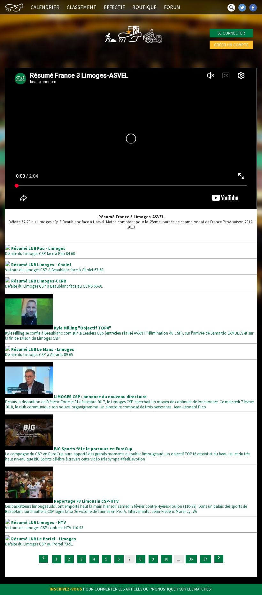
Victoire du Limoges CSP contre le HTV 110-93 (44, 525)
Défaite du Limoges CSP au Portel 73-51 (40, 541)
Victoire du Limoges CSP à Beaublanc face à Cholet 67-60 (54, 267)
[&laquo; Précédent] (43, 559)
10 (166, 559)
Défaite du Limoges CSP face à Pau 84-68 (40, 251)
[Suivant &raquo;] (218, 559)
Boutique (144, 7)
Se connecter (231, 33)
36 (191, 559)
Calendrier (45, 7)
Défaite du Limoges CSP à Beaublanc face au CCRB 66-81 (54, 283)
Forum (172, 7)
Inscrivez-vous (66, 589)
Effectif (114, 7)
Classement (81, 7)
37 (205, 559)
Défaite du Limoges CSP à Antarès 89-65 (39, 352)
